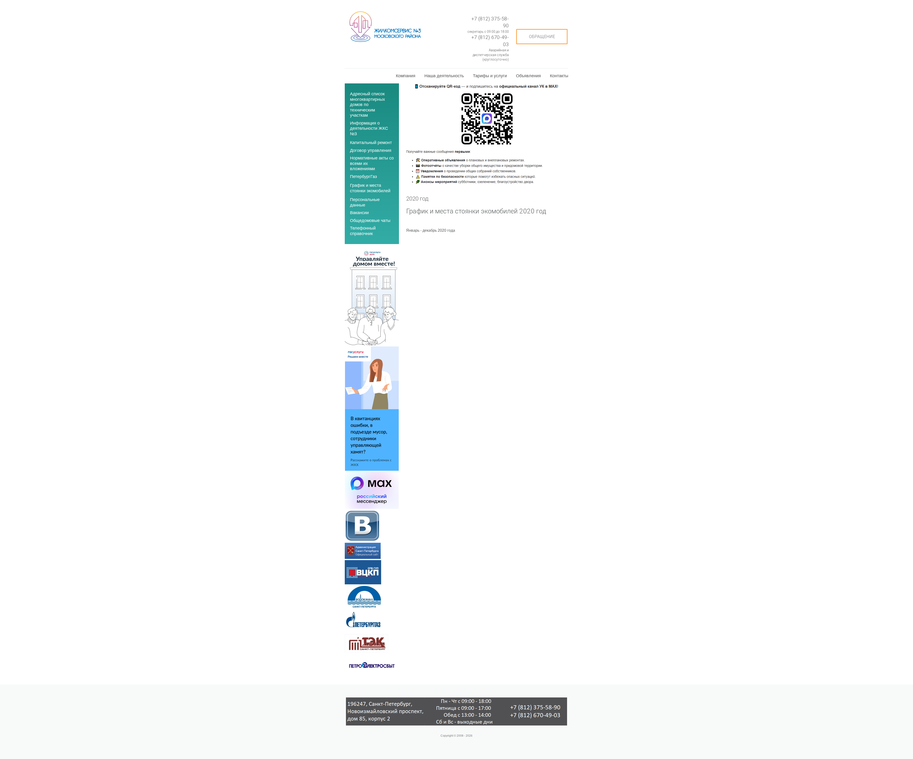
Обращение (542, 36)
